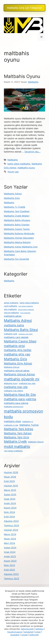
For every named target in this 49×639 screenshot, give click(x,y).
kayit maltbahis (25, 313)
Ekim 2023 (9, 565)
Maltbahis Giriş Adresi (18, 363)
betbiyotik (34, 635)
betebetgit (28, 632)
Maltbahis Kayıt (11, 383)
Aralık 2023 (10, 556)
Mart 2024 (9, 543)
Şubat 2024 (10, 547)
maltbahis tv (27, 421)
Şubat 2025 (10, 494)
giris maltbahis (10, 309)
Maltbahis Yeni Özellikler (17, 211)
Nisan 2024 (10, 539)
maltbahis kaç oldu (27, 383)
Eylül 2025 (9, 481)
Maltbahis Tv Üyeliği (14, 207)
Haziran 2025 (11, 485)
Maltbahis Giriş (12, 198)
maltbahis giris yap (17, 354)
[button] (24, 7)
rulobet (24, 635)
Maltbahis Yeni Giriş (16, 437)
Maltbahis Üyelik (15, 441)
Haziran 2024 (11, 530)
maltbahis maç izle (16, 387)
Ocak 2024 (9, 552)
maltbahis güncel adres (16, 370)
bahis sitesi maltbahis (18, 164)
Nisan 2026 (10, 477)
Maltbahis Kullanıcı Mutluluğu (19, 233)
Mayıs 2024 (10, 534)
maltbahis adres (12, 316)
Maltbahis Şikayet (36, 442)
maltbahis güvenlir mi (21, 379)
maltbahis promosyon (13, 406)
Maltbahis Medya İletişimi (17, 242)
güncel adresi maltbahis (26, 309)
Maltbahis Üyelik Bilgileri (16, 216)
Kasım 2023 (10, 561)
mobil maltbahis (17, 446)
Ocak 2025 (9, 499)
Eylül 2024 (9, 516)
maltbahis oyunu (26, 167)
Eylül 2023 (9, 569)
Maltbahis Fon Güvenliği (16, 259)
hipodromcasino (14, 632)
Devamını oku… (33, 151)
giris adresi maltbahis (25, 306)
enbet (38, 632)
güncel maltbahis (11, 312)
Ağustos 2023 (11, 574)
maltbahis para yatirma (20, 399)
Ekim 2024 (9, 512)
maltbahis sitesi (12, 421)
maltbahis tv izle (11, 425)
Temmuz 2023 (11, 578)
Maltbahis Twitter (29, 425)
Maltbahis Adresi (13, 193)
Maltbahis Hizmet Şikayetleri (19, 238)
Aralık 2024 (10, 503)
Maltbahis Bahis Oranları (17, 224)
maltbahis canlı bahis (25, 334)
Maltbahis (12, 159)
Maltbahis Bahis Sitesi (21, 330)
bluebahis (14, 635)
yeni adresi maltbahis (13, 451)
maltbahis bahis (14, 325)
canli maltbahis (10, 306)
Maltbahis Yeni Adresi (17, 433)
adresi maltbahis (11, 303)
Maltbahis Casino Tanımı (17, 229)
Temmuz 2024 (11, 525)
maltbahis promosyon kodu (23, 414)
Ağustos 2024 (11, 521)
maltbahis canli (10, 334)
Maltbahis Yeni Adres (18, 429)
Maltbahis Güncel (11, 367)
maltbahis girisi (14, 346)
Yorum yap (13, 171)
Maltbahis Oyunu (22, 76)
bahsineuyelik (27, 629)
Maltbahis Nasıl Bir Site (20, 394)
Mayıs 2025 (10, 490)
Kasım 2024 (10, 508)
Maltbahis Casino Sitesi (20, 341)
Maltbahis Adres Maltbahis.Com (21, 247)
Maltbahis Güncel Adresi (19, 374)
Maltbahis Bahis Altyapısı (17, 220)
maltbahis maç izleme (13, 391)
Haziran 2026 (11, 472)
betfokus (39, 629)
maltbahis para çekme (16, 403)
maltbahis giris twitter (17, 350)
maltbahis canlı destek (16, 337)
